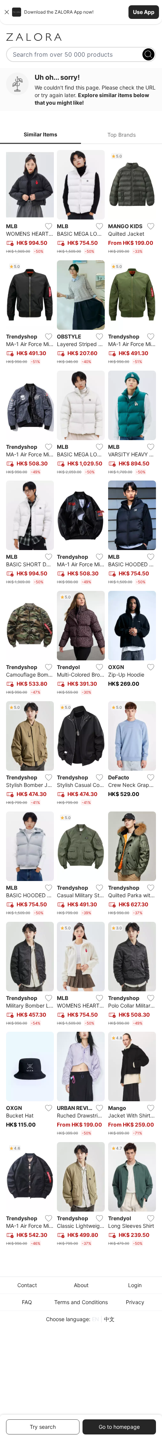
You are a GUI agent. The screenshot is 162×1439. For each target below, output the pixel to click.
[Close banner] (7, 12)
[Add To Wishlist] (48, 226)
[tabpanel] (81, 699)
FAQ (27, 1302)
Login (135, 1285)
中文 (109, 1319)
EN (95, 1319)
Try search (43, 1427)
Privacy (135, 1302)
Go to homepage (119, 1427)
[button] (81, 12)
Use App (143, 12)
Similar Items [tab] (40, 134)
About (81, 1285)
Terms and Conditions (81, 1302)
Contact (27, 1285)
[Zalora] (81, 37)
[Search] (148, 54)
